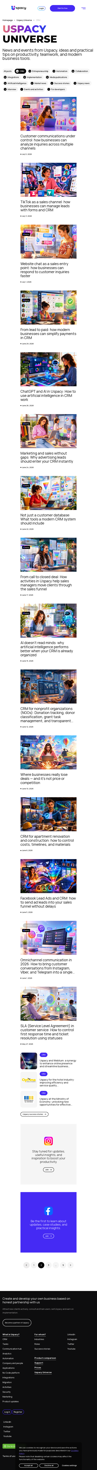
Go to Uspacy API (15, 1446)
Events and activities (32, 89)
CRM (20, 71)
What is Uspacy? (11, 1334)
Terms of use (9, 1456)
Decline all (49, 1465)
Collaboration (80, 71)
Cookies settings (69, 1465)
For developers (57, 89)
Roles (37, 1344)
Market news (39, 83)
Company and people (13, 1363)
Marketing (7, 1396)
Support (38, 1362)
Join (47, 1169)
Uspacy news (82, 83)
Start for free (62, 8)
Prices (37, 1367)
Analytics (7, 1353)
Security (7, 1392)
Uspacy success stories (33, 1114)
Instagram (72, 1339)
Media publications (57, 77)
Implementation (33, 77)
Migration (7, 1382)
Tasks (5, 1344)
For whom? (40, 1334)
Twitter (70, 1344)
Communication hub (12, 1348)
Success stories (60, 83)
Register (18, 1412)
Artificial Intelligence (15, 83)
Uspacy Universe (24, 20)
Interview (10, 89)
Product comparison (45, 1358)
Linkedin (71, 1334)
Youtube (71, 1348)
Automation (60, 71)
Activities (7, 1387)
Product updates (11, 1401)
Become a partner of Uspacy (17, 1322)
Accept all (28, 1465)
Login (41, 8)
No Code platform (11, 1372)
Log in (7, 1412)
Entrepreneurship (38, 71)
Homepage (8, 20)
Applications (9, 1368)
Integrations (11, 77)
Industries (39, 1339)
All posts (8, 71)
